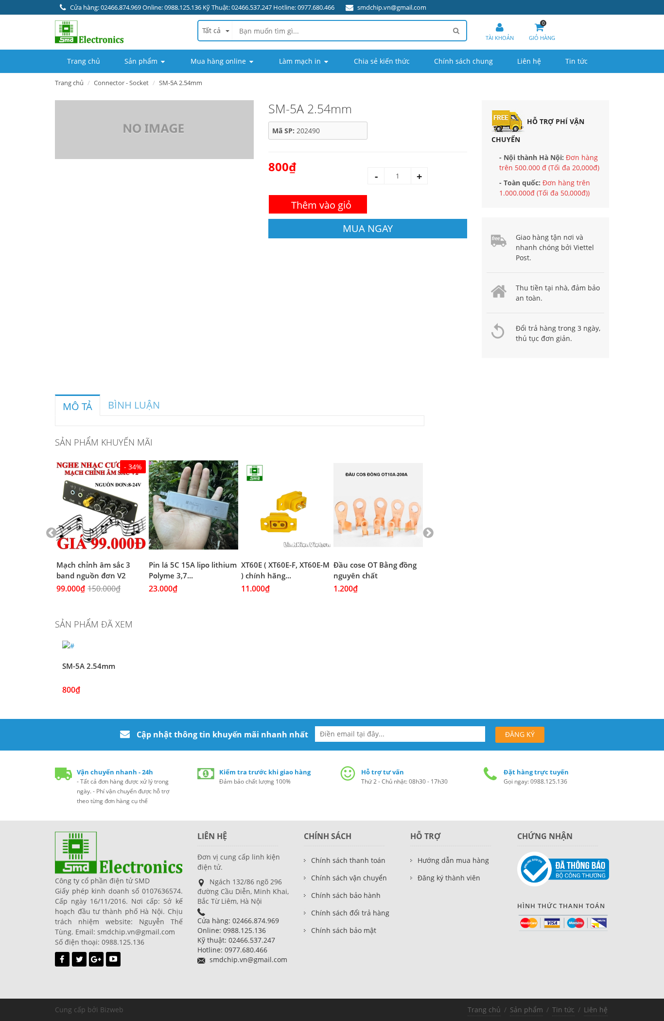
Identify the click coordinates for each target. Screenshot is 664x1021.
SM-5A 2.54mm (88, 666)
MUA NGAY (368, 228)
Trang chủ (69, 82)
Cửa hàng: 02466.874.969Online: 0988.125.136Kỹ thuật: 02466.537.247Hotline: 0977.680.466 (238, 935)
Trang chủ (484, 1009)
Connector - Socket (121, 82)
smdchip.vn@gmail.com (391, 7)
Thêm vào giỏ (321, 205)
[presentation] (77, 406)
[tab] (77, 405)
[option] (101, 533)
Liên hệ (596, 1009)
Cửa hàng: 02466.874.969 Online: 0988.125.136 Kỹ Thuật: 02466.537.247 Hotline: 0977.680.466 (202, 7)
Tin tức (563, 1009)
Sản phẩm (526, 1009)
